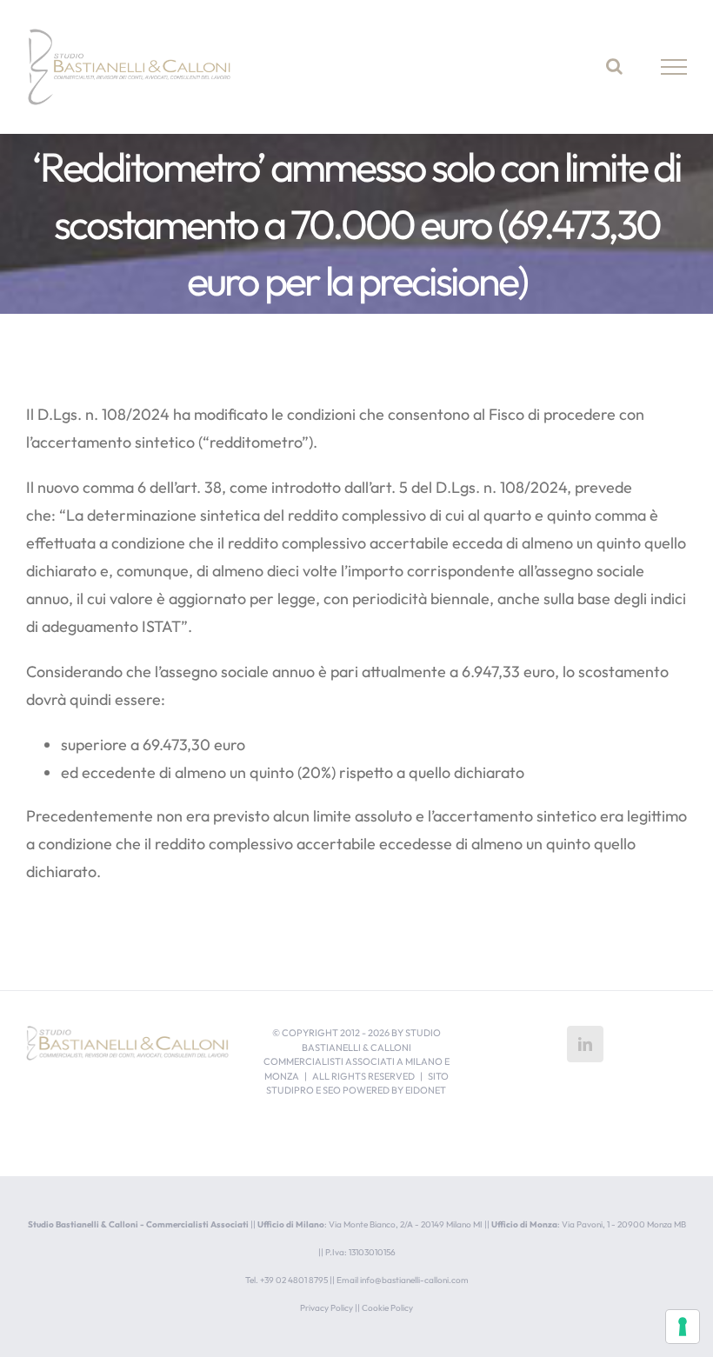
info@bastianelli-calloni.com (414, 1280)
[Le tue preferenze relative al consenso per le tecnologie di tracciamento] (682, 1326)
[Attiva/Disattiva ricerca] (614, 66)
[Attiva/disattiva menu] (674, 67)
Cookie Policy (387, 1308)
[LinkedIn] (585, 1044)
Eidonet (425, 1090)
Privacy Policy (326, 1308)
